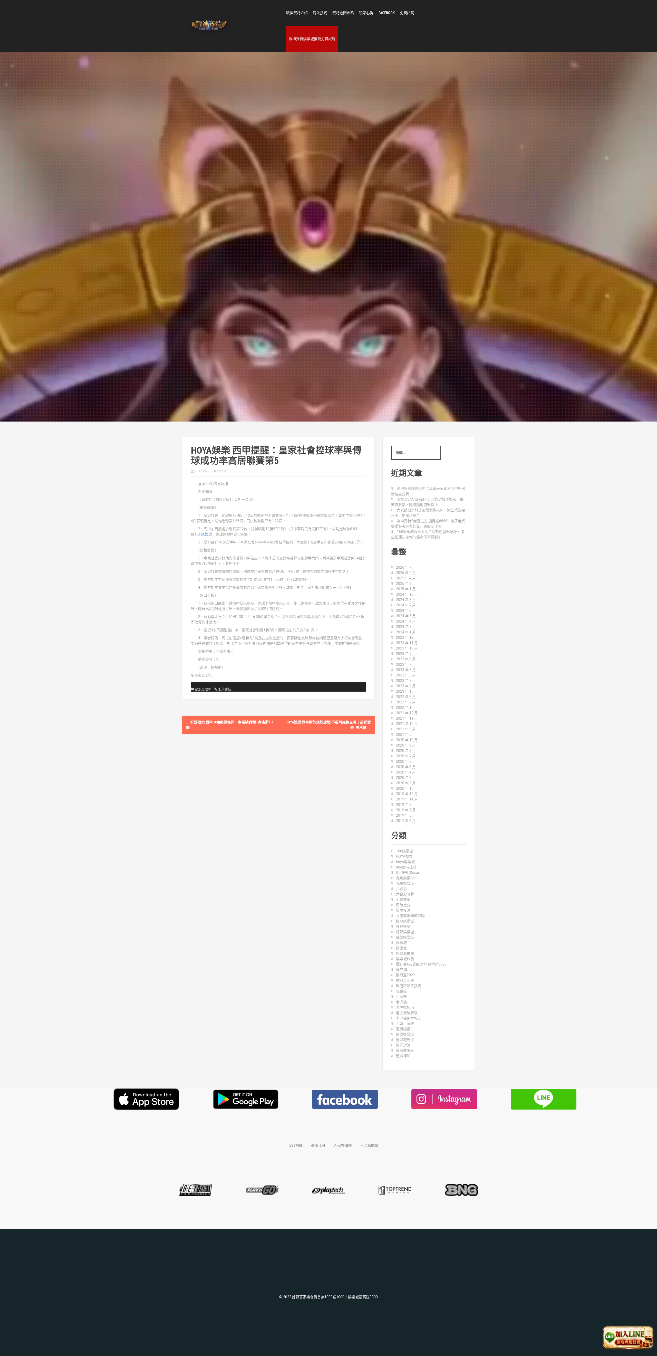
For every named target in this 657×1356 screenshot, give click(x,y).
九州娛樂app (406, 878)
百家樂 (401, 997)
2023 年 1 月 (406, 691)
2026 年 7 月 (406, 567)
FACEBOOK (387, 13)
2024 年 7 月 (406, 605)
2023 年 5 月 (406, 675)
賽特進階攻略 (343, 13)
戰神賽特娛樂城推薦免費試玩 (312, 39)
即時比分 (403, 905)
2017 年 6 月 (406, 821)
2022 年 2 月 (406, 702)
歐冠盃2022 (405, 975)
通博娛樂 (403, 1029)
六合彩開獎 (369, 1145)
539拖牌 (296, 1145)
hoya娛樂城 (405, 862)
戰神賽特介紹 (297, 13)
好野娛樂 (403, 926)
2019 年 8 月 (406, 805)
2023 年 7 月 (406, 664)
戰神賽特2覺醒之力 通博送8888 (421, 964)
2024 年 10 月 (407, 594)
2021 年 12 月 (407, 713)
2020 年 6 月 (406, 761)
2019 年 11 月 (407, 799)
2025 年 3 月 (406, 583)
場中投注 (403, 910)
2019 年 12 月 (407, 794)
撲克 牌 (402, 970)
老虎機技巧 (405, 1007)
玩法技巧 (320, 13)
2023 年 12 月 (407, 637)
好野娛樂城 (405, 932)
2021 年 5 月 (406, 734)
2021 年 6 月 (406, 729)
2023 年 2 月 (406, 686)
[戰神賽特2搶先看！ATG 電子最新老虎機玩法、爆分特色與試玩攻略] (208, 26)
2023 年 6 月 (406, 670)
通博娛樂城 (405, 1034)
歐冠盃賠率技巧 (408, 986)
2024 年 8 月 (406, 600)
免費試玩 (407, 13)
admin (221, 471)
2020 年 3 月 (406, 778)
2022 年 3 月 (406, 697)
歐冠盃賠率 (203, 689)
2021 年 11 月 (407, 718)
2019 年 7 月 (406, 810)
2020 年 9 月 (406, 745)
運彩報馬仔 (405, 1040)
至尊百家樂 (405, 1023)
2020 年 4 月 (406, 772)
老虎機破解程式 (408, 1018)
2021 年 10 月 (407, 724)
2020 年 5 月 (406, 767)
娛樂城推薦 (405, 953)
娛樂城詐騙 (405, 959)
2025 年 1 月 (406, 589)
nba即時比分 (406, 867)
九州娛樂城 (405, 883)
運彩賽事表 (405, 1050)
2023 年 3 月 (406, 681)
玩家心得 (366, 13)
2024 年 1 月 (406, 632)
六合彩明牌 (405, 894)
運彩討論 (403, 1045)
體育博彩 (403, 1056)
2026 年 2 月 (406, 573)
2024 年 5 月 (406, 616)
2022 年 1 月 (406, 707)
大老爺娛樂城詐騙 (410, 916)
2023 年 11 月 (407, 643)
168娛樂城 (404, 851)
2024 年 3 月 (406, 627)
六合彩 (401, 889)
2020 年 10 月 (407, 740)
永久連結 (224, 689)
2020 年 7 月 (406, 756)
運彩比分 (318, 1145)
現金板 (401, 991)
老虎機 (401, 1002)
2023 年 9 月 (406, 654)
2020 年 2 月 (406, 783)
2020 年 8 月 (406, 751)
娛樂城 (401, 943)
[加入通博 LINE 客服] (628, 1337)
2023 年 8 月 (406, 659)
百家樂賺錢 (343, 1145)
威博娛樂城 (405, 937)
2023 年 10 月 (407, 648)
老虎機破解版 (407, 1013)
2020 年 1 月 (406, 788)
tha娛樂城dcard (408, 873)
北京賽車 (403, 899)
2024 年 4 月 (406, 621)
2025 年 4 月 (406, 578)
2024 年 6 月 (406, 610)
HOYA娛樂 (203, 534)
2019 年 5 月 (406, 815)
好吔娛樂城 (405, 921)
